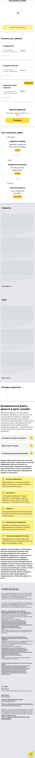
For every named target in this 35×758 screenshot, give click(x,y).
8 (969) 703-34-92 (10, 589)
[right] (10, 397)
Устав (2, 629)
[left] (6, 397)
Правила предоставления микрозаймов (11, 627)
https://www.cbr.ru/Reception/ (8, 701)
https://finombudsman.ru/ (8, 715)
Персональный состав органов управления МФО (13, 623)
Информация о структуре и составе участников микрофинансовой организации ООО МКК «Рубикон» (14, 648)
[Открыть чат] (31, 754)
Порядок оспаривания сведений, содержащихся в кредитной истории (16, 663)
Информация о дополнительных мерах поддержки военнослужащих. (14, 673)
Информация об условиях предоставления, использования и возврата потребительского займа (16, 625)
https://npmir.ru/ (5, 689)
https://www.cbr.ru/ (5, 696)
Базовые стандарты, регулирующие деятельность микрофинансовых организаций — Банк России (14, 670)
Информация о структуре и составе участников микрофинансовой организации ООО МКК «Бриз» (13, 621)
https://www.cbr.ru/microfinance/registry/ (11, 705)
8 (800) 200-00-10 (6, 719)
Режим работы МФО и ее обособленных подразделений (15, 668)
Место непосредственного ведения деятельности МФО (15, 666)
